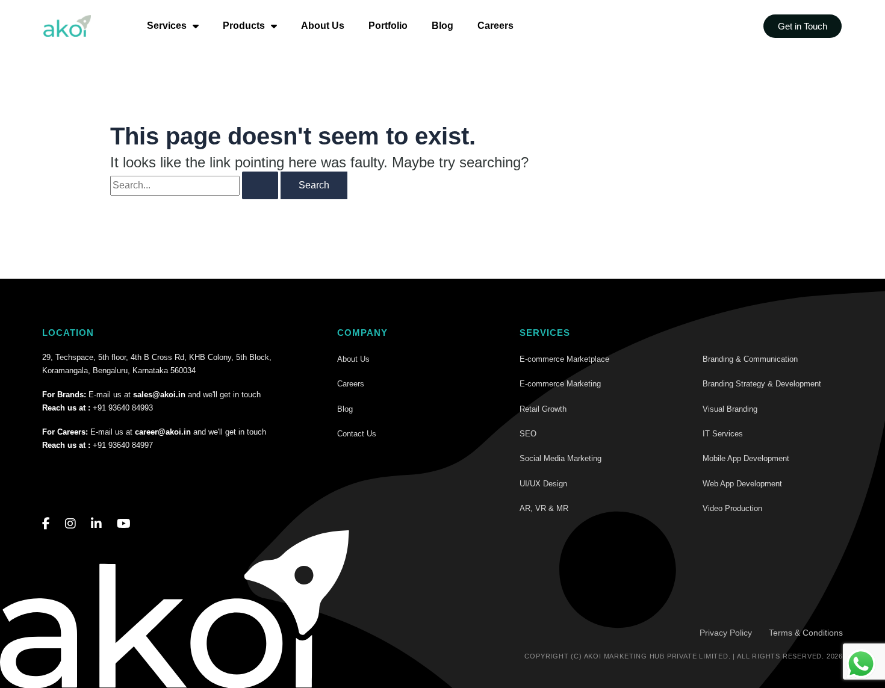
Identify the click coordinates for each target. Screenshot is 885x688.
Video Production (732, 508)
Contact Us (356, 433)
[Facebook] (46, 523)
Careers (495, 25)
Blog (442, 25)
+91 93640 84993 (123, 407)
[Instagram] (70, 523)
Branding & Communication (750, 359)
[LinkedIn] (96, 523)
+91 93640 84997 (123, 445)
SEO (528, 433)
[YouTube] (124, 523)
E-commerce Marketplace (564, 359)
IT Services (723, 433)
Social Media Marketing (560, 458)
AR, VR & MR (544, 508)
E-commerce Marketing (560, 383)
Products (244, 25)
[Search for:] (194, 185)
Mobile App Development (746, 458)
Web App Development (742, 483)
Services (167, 25)
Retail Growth (543, 409)
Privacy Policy (726, 632)
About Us (322, 25)
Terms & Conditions (806, 632)
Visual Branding (730, 409)
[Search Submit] (260, 185)
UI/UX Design (543, 483)
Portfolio (388, 25)
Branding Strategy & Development (762, 383)
